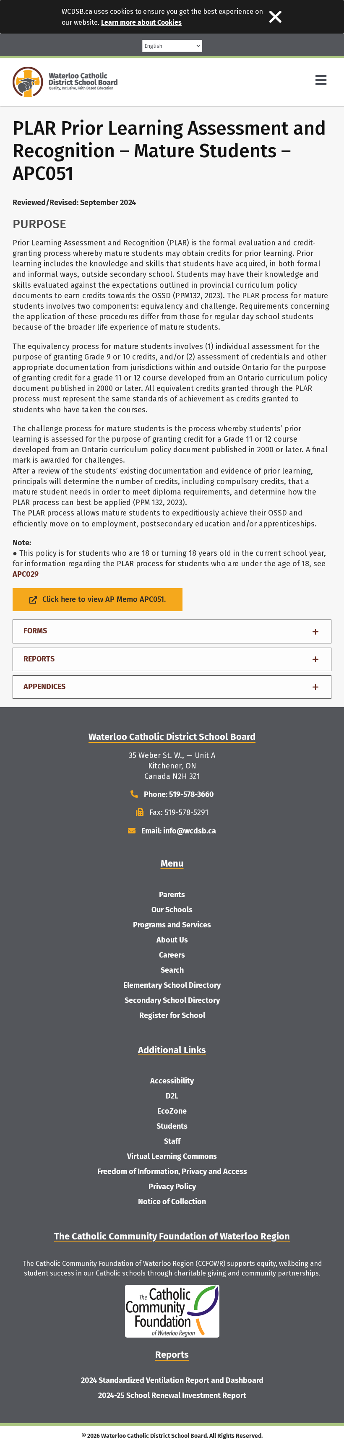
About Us (172, 940)
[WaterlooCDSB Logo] (65, 70)
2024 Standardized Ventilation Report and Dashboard (172, 1380)
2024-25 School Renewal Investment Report (172, 1395)
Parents (172, 894)
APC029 (26, 574)
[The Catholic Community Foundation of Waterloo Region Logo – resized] (172, 1288)
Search (172, 970)
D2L (172, 1096)
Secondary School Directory (172, 1000)
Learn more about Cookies (141, 22)
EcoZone (172, 1111)
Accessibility (172, 1081)
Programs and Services (172, 924)
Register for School (172, 1015)
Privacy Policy (172, 1186)
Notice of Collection (172, 1201)
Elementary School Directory (172, 985)
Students (172, 1126)
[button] (172, 631)
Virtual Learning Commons (172, 1156)
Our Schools (172, 909)
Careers (172, 955)
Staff (172, 1141)
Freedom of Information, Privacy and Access (172, 1171)
